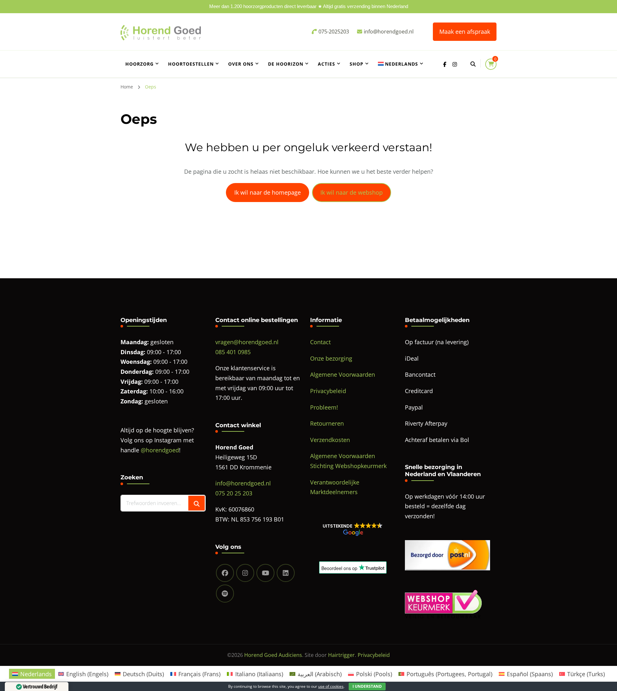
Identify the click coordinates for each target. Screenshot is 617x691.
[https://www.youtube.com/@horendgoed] (265, 573)
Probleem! (324, 407)
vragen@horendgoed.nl (247, 342)
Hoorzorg (139, 64)
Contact (320, 342)
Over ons (241, 64)
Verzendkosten (330, 440)
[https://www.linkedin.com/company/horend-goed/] (286, 573)
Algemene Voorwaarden (342, 374)
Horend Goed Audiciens (273, 655)
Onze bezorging (331, 358)
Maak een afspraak (464, 31)
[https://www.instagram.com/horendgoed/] (245, 573)
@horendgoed (160, 450)
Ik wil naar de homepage (267, 192)
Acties (326, 64)
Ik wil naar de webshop (351, 192)
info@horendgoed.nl (243, 483)
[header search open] (473, 64)
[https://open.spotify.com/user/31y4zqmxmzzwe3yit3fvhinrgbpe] (225, 594)
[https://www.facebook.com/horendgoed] (225, 573)
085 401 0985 (233, 352)
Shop (356, 64)
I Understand (367, 686)
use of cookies (331, 686)
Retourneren (327, 423)
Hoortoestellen (191, 64)
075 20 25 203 (233, 493)
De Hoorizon (285, 64)
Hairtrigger (341, 655)
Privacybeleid (328, 391)
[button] (352, 529)
